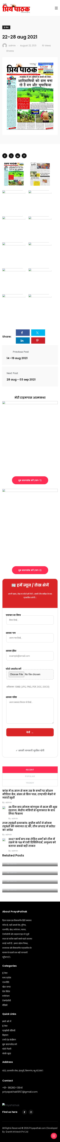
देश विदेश (6, 991)
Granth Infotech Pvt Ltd (17, 1132)
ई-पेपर (6, 27)
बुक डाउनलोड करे (9, 1044)
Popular (30, 776)
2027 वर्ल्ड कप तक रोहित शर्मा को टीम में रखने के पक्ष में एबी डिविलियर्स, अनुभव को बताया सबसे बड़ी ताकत (32, 842)
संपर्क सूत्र (6, 1053)
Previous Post (21, 352)
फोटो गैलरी (6, 1049)
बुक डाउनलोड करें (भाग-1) (30, 480)
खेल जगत (6, 986)
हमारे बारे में (6, 1021)
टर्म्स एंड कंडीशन (9, 1039)
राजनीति (5, 982)
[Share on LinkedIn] (17, 155)
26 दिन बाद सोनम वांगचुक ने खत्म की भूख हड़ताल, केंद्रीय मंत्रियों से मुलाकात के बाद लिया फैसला (32, 810)
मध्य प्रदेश (6, 977)
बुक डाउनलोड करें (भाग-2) (30, 570)
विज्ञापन (5, 1035)
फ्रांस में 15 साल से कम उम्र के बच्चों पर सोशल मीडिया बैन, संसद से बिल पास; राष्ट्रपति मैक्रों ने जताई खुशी (29, 794)
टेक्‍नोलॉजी (6, 1000)
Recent (30, 770)
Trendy (30, 783)
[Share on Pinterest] (24, 155)
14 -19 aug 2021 (17, 358)
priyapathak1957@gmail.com (20, 1092)
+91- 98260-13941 (12, 1087)
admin (9, 802)
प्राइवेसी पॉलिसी (8, 1030)
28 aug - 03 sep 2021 (21, 379)
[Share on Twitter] (11, 155)
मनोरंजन (6, 996)
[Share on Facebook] (4, 155)
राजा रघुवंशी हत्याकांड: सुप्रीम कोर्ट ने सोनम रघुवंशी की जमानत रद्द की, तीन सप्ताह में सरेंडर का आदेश (28, 826)
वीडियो (4, 1005)
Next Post (12, 373)
